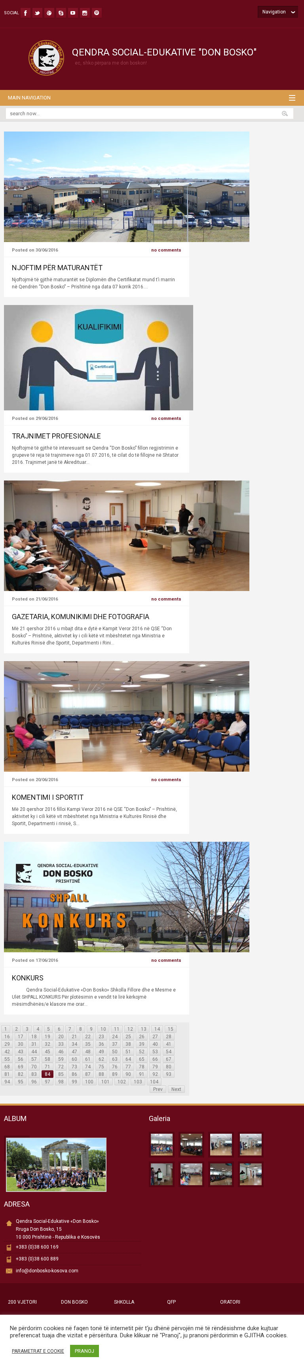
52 (141, 1051)
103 (138, 1082)
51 (128, 1051)
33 (61, 1044)
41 (168, 1044)
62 (101, 1059)
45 (47, 1051)
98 (61, 1082)
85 (61, 1074)
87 (88, 1074)
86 (74, 1074)
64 (128, 1059)
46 (61, 1051)
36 (101, 1044)
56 (20, 1059)
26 (141, 1036)
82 (20, 1074)
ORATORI (230, 1302)
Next (176, 1089)
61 (88, 1059)
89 (115, 1074)
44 (34, 1051)
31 (34, 1044)
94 (7, 1082)
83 (34, 1074)
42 (7, 1051)
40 (155, 1044)
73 (74, 1067)
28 (168, 1036)
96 (34, 1082)
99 (74, 1082)
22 (88, 1036)
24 (115, 1036)
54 (168, 1051)
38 (128, 1044)
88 (101, 1074)
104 (154, 1082)
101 (105, 1082)
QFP (171, 1302)
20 (61, 1036)
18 (34, 1036)
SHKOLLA (124, 1302)
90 (128, 1074)
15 (170, 1029)
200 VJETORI (22, 1302)
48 (88, 1051)
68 (7, 1067)
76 (115, 1067)
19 (47, 1036)
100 (89, 1082)
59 (61, 1059)
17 (20, 1036)
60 (74, 1059)
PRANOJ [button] (84, 1351)
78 (141, 1067)
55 (7, 1059)
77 (128, 1067)
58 (47, 1059)
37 (115, 1044)
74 (88, 1067)
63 (115, 1059)
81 (7, 1074)
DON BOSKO (74, 1302)
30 (20, 1044)
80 (168, 1067)
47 (74, 1051)
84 (47, 1074)
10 (103, 1029)
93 (168, 1074)
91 (141, 1074)
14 (157, 1029)
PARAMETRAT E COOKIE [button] (38, 1351)
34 (74, 1044)
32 (47, 1044)
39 (141, 1044)
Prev (158, 1089)
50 (115, 1051)
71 (47, 1067)
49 (101, 1051)
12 (130, 1029)
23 (101, 1036)
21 (74, 1036)
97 (47, 1082)
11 (117, 1029)
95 (20, 1082)
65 (141, 1059)
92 (155, 1074)
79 (155, 1067)
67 (168, 1059)
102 (122, 1082)
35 (88, 1044)
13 (143, 1029)
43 (20, 1051)
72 (61, 1067)
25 (128, 1036)
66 (155, 1059)
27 (155, 1036)
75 (101, 1067)
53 (155, 1051)
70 (34, 1067)
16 (7, 1036)
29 (7, 1044)
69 (20, 1067)
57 (34, 1059)
